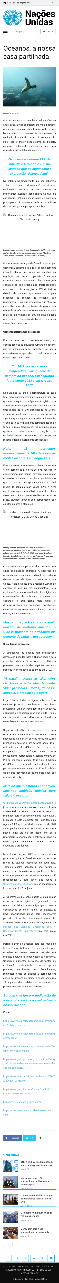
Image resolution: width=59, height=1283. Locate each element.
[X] (42, 1258)
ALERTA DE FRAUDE (30, 1273)
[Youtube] (51, 1258)
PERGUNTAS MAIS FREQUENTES (19, 1270)
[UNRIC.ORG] (29, 18)
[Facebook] (8, 1258)
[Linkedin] (33, 1258)
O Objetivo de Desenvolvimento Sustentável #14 (29, 802)
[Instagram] (25, 1258)
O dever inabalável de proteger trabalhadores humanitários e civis (36, 1198)
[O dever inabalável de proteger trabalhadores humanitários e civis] (10, 1200)
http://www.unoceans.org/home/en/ (22, 1102)
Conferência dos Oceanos (17, 884)
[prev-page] (5, 1245)
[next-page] (11, 1245)
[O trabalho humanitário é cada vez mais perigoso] (10, 1217)
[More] (40, 1138)
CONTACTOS (9, 1266)
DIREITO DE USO (44, 1270)
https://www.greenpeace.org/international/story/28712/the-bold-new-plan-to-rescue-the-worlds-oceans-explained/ (29, 1063)
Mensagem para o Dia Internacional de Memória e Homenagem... (34, 1181)
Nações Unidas (40, 730)
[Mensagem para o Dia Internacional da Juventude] (10, 1233)
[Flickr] (16, 1258)
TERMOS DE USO (25, 1266)
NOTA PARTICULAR (44, 1266)
